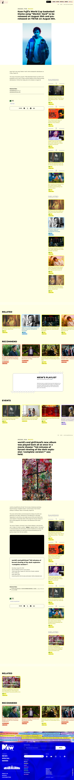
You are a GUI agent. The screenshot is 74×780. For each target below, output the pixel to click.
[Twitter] (60, 756)
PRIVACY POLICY (49, 774)
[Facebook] (65, 756)
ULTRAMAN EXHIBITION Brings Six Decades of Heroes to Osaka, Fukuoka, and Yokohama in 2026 (34, 740)
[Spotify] (47, 756)
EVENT (57, 1)
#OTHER (26, 774)
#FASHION (27, 772)
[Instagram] (56, 756)
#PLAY (26, 761)
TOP (58, 4)
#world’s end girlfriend (14, 601)
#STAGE (26, 770)
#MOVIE (26, 767)
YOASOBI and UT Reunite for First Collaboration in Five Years (45, 735)
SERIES (66, 1)
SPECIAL (62, 1)
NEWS (54, 1)
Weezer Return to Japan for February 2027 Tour (14, 735)
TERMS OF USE (48, 773)
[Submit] (42, 756)
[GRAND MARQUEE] (12, 767)
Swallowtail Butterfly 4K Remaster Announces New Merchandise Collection (22, 733)
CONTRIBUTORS (6, 777)
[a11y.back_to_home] (4, 2)
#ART (25, 765)
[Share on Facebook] (31, 108)
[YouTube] (51, 756)
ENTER (60, 747)
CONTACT (48, 769)
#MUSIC (26, 763)
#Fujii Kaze (12, 103)
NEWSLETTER (48, 768)
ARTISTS (4, 775)
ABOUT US (5, 773)
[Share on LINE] (24, 108)
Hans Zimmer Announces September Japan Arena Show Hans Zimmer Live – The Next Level (34, 737)
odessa (28, 527)
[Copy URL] (34, 108)
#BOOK (26, 769)
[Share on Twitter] (27, 108)
